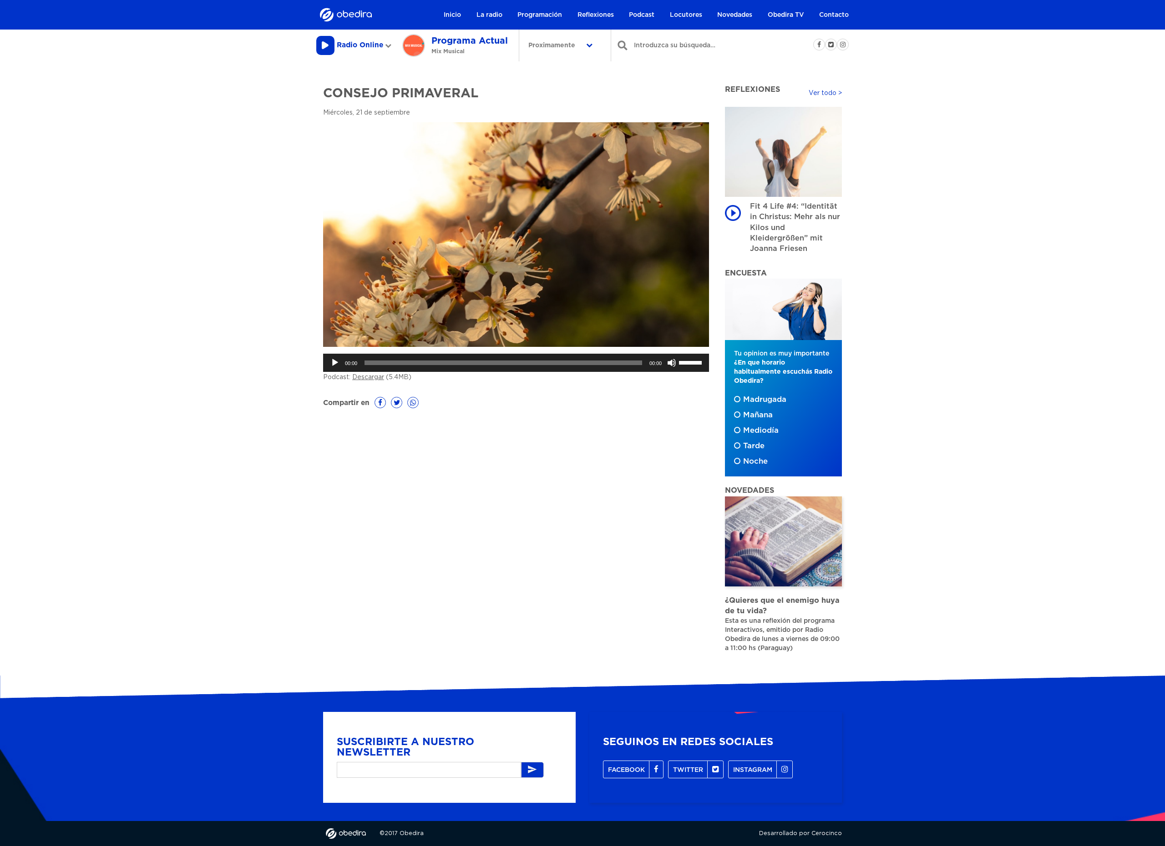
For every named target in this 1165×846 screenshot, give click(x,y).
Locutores (686, 15)
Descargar (368, 377)
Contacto (834, 15)
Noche (755, 461)
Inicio (452, 15)
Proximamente (552, 45)
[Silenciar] (671, 362)
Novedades (734, 15)
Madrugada (764, 399)
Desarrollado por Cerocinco (800, 833)
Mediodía (761, 430)
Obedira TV (786, 15)
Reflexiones (595, 15)
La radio (489, 15)
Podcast (641, 15)
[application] (516, 363)
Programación (539, 15)
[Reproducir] (334, 362)
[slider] (691, 362)
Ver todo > (825, 93)
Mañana (758, 415)
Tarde (754, 446)
